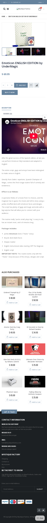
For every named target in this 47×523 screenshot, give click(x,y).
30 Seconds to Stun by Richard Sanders (35, 328)
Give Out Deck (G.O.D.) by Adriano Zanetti (12, 360)
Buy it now (9, 92)
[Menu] (8, 8)
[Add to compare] (36, 85)
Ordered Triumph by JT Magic (12, 293)
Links (40, 2)
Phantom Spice (12, 392)
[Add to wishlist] (31, 85)
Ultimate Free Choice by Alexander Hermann (35, 360)
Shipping (5, 459)
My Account (6, 464)
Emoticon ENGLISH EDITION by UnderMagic (22, 64)
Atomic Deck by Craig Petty (12, 328)
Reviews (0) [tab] (7, 113)
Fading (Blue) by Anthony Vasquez (35, 393)
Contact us (5, 462)
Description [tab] (6, 108)
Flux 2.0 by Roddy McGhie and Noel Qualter (35, 294)
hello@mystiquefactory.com (11, 443)
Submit (40, 489)
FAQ (3, 467)
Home (3, 16)
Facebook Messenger (9, 435)
